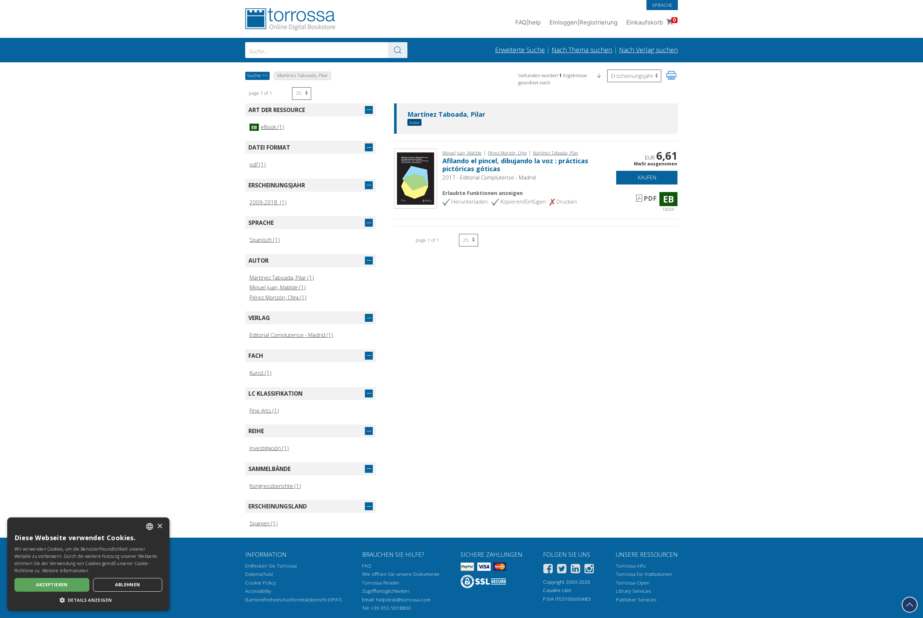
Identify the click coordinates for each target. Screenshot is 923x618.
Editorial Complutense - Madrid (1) (291, 334)
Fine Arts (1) (264, 410)
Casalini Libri (557, 590)
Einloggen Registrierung (583, 22)
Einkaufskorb (651, 21)
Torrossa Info (631, 566)
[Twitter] (562, 570)
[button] (598, 75)
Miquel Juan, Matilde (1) (277, 287)
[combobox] (326, 50)
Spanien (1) (263, 523)
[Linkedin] (575, 570)
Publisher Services (636, 599)
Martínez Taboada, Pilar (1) (281, 277)
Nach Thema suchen (582, 49)
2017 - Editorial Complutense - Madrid (489, 177)
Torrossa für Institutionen (644, 574)
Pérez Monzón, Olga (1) (277, 297)
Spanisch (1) (264, 239)
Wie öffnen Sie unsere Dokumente (401, 574)
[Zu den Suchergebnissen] (397, 50)
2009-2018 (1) (268, 202)
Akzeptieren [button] (51, 585)
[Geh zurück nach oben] (910, 605)
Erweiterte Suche (520, 49)
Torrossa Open (633, 582)
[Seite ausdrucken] (671, 75)
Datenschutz (259, 574)
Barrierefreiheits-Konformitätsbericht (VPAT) (293, 599)
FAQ (366, 566)
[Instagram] (589, 570)
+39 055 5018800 (391, 608)
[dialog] (88, 564)
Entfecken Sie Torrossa (271, 566)
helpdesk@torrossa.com (403, 599)
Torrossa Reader (380, 582)
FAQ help (528, 22)
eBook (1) (267, 126)
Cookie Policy (260, 582)
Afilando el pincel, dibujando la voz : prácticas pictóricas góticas (515, 164)
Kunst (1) (260, 372)
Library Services (633, 591)
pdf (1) (257, 164)
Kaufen (647, 177)
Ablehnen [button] (127, 585)
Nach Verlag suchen (648, 49)
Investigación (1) (269, 448)
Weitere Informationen (65, 571)
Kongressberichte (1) (275, 485)
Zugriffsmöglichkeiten (385, 591)
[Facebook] (548, 570)
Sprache (662, 5)
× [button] (159, 526)
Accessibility (258, 591)
